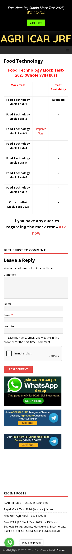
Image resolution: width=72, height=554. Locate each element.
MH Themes (58, 550)
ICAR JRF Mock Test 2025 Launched (26, 502)
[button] (66, 50)
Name (8, 304)
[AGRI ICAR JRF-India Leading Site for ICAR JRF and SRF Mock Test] (36, 43)
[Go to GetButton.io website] (9, 550)
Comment (10, 275)
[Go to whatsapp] (9, 542)
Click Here (36, 23)
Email (7, 315)
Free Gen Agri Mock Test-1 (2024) (25, 515)
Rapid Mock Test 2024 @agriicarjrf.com (28, 509)
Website (9, 326)
